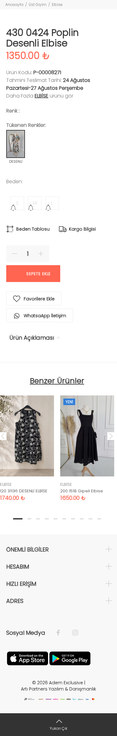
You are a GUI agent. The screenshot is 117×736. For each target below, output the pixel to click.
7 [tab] (73, 518)
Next (111, 436)
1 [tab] (17, 518)
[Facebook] (61, 633)
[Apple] (27, 658)
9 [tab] (90, 518)
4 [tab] (47, 518)
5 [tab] (55, 518)
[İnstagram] (72, 633)
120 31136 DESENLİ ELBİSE (23, 491)
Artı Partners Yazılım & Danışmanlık (58, 689)
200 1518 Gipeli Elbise (81, 491)
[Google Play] (70, 658)
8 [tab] (82, 518)
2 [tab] (29, 518)
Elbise (57, 4)
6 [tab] (64, 518)
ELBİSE (41, 95)
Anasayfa (14, 4)
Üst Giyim (37, 4)
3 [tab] (38, 518)
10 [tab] (99, 518)
